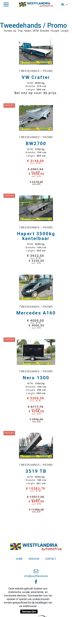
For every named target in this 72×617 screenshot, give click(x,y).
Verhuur (33, 558)
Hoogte (55, 30)
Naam (27, 30)
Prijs (20, 30)
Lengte (65, 30)
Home (19, 558)
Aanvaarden (29, 611)
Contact (50, 558)
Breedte (44, 30)
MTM (36, 30)
